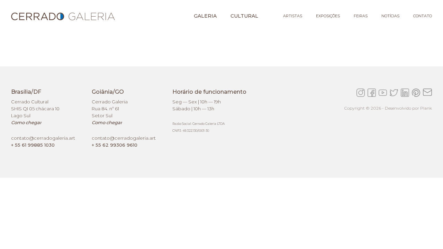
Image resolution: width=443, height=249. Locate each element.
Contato (422, 15)
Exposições (328, 15)
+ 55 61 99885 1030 (33, 145)
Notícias (390, 15)
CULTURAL (244, 16)
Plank (426, 108)
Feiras (361, 15)
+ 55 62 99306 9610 (114, 145)
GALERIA (205, 16)
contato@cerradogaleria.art (43, 138)
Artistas (292, 15)
